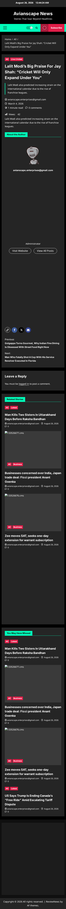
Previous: (32, 343)
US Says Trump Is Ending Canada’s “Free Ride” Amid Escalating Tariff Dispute (29, 800)
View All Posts (45, 251)
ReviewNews (52, 901)
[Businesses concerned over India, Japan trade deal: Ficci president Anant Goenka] (33, 450)
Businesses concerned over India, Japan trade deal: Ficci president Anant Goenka (33, 477)
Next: (29, 357)
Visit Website (20, 251)
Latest (14, 407)
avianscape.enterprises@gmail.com (27, 99)
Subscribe (56, 27)
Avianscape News (33, 13)
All (7, 59)
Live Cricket (16, 59)
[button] (5, 27)
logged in (24, 383)
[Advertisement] (33, 208)
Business (17, 464)
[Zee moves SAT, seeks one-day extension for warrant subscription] (33, 512)
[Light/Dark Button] (29, 27)
